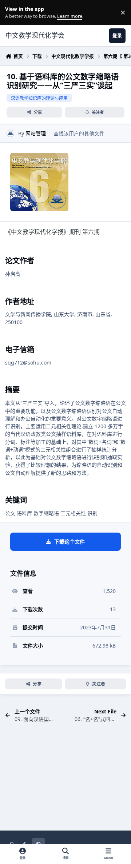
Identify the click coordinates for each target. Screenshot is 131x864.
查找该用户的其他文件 (78, 133)
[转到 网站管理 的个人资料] (10, 133)
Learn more (14, 12)
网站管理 (35, 133)
